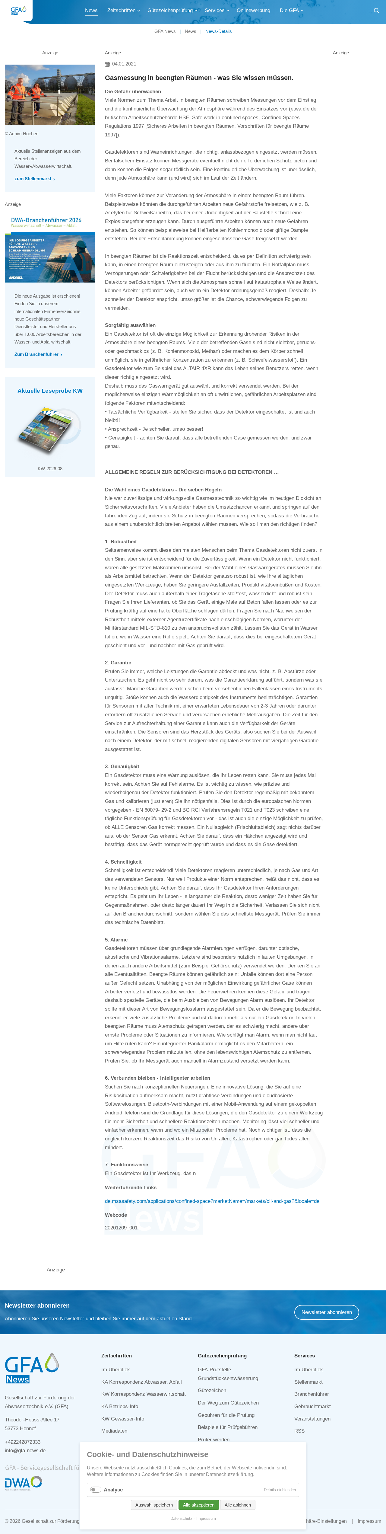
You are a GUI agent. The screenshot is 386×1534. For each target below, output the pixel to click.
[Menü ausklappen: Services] (228, 10)
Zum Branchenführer (36, 354)
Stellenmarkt (308, 1382)
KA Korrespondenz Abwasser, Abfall (141, 1382)
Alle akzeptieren (198, 1504)
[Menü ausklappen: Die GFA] (302, 10)
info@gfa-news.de (25, 1450)
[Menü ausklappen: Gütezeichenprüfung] (196, 10)
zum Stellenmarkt (32, 178)
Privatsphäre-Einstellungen (318, 1521)
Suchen (376, 11)
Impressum (369, 1521)
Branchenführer (311, 1394)
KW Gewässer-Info (122, 1419)
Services (215, 10)
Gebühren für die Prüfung (226, 1415)
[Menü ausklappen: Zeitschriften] (138, 10)
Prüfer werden (213, 1440)
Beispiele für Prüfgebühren (228, 1427)
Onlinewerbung (253, 10)
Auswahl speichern (154, 1504)
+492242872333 (22, 1442)
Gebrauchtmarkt (312, 1406)
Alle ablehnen (238, 1504)
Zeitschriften (121, 10)
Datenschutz (181, 1518)
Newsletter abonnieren (327, 1312)
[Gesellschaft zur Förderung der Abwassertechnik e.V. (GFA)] (19, 10)
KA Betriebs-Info (119, 1406)
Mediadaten (114, 1431)
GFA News (165, 31)
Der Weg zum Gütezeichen (228, 1403)
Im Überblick (115, 1370)
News (91, 10)
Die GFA (289, 10)
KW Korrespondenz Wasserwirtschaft (143, 1394)
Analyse (113, 1490)
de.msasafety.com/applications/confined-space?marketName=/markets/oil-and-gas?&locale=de (212, 1201)
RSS (299, 1431)
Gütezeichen (212, 1390)
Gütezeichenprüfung (170, 10)
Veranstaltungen (312, 1419)
